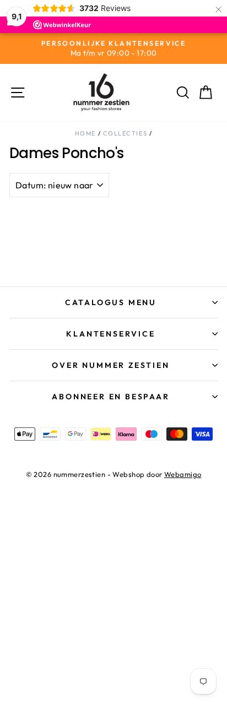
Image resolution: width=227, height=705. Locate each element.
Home (85, 133)
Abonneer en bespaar (110, 397)
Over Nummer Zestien (110, 365)
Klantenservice (110, 334)
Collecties (125, 133)
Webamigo (182, 474)
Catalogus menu (110, 302)
